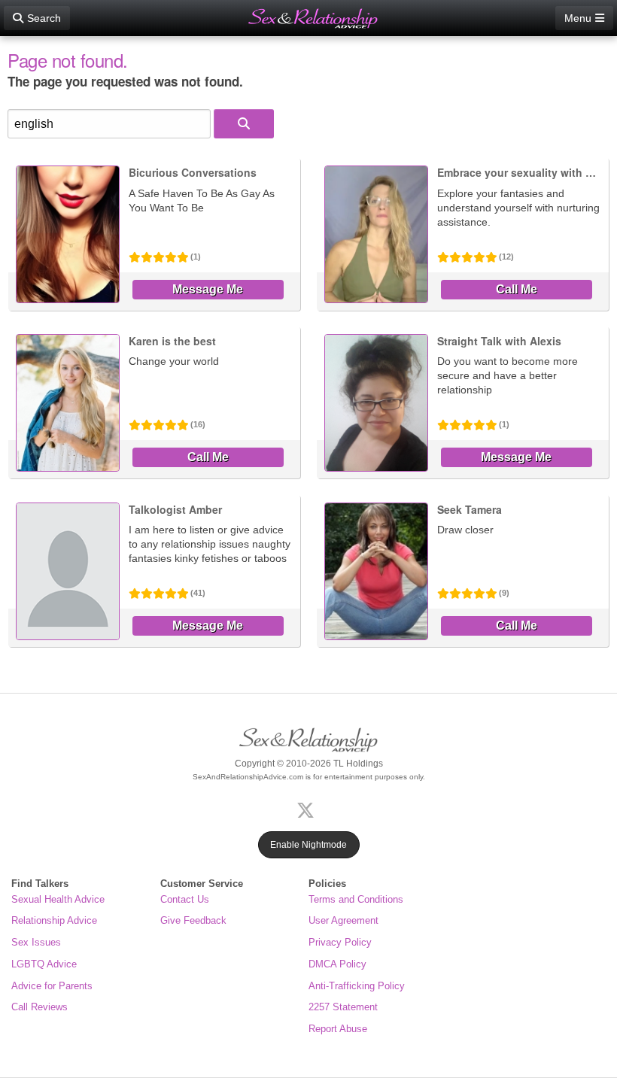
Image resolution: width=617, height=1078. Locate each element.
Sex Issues (36, 942)
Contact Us (184, 899)
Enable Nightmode (308, 845)
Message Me (207, 289)
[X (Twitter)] (308, 808)
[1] (244, 123)
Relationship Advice (54, 920)
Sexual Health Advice (58, 899)
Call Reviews (39, 1007)
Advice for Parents (52, 985)
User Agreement (343, 920)
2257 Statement (343, 1007)
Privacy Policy (340, 942)
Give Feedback (193, 920)
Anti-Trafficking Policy (356, 985)
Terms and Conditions (355, 899)
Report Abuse (337, 1028)
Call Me (516, 289)
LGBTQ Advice (44, 964)
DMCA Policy (337, 964)
